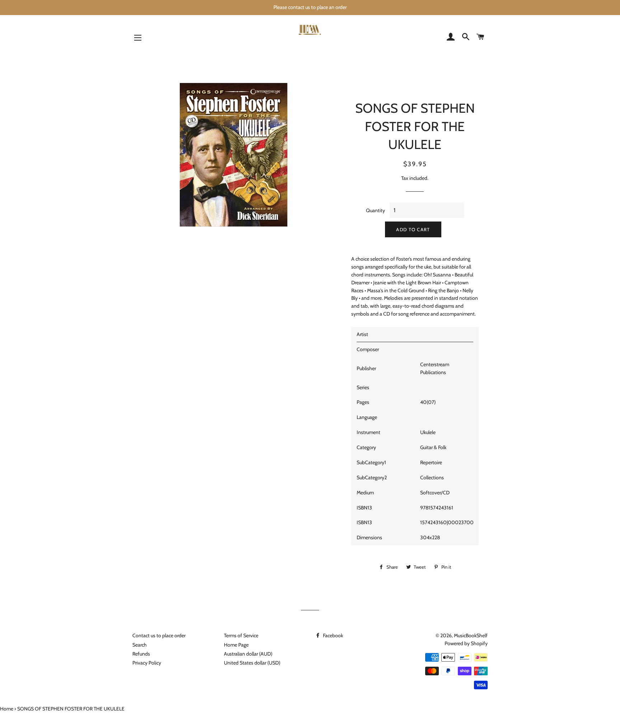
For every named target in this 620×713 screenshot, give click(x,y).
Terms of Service (241, 635)
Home (6, 708)
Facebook (332, 635)
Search (139, 645)
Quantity (375, 210)
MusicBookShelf (471, 635)
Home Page (236, 645)
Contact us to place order (158, 635)
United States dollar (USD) (252, 663)
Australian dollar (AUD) (248, 654)
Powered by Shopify (466, 643)
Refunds (141, 654)
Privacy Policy (146, 663)
